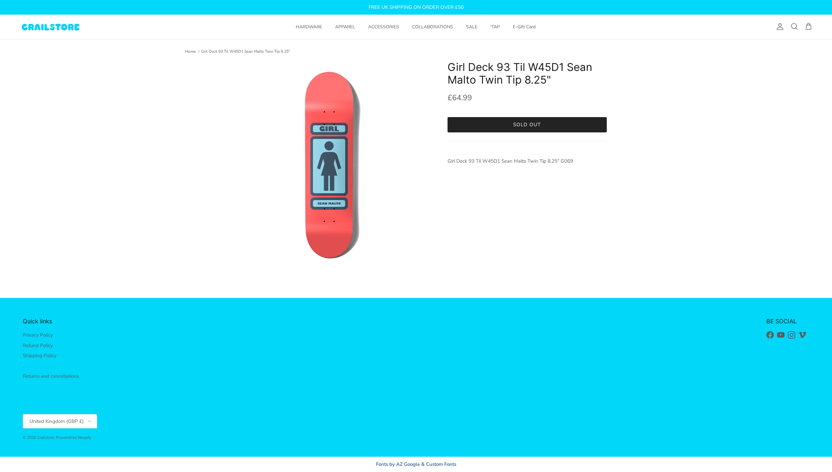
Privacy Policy (38, 335)
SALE (471, 27)
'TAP (495, 27)
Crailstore (45, 437)
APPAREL (345, 27)
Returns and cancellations (51, 376)
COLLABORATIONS (432, 27)
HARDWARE (309, 27)
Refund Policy (38, 345)
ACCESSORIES (383, 27)
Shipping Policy (40, 355)
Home (190, 51)
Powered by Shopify (73, 437)
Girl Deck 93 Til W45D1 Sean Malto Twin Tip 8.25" (245, 51)
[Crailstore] (50, 27)
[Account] (779, 27)
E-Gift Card (524, 27)
